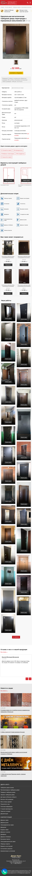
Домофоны (3, 834)
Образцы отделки (5, 844)
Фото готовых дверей (6, 801)
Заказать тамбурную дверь (8, 794)
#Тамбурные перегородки (7, 153)
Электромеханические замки (8, 841)
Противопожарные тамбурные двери (10, 790)
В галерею (16, 637)
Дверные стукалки (5, 832)
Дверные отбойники (6, 836)
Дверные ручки (4, 822)
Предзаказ (8, 264)
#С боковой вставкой (6, 150)
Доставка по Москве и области (8, 797)
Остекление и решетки (6, 848)
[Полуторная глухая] (9, 176)
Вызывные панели (5, 839)
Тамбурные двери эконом (7, 787)
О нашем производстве (7, 809)
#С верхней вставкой (6, 157)
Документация (4, 813)
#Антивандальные (18, 150)
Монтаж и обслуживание (7, 799)
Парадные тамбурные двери (8, 792)
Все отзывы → (4, 652)
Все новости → (4, 690)
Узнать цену (9, 180)
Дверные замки (4, 820)
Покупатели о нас (5, 804)
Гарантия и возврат (5, 811)
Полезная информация (6, 806)
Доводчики (3, 827)
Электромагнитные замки (7, 825)
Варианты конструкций (6, 846)
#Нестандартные (20, 153)
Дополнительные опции (17, 87)
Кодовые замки (4, 829)
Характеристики (5, 87)
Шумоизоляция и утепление (8, 851)
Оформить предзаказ (16, 73)
